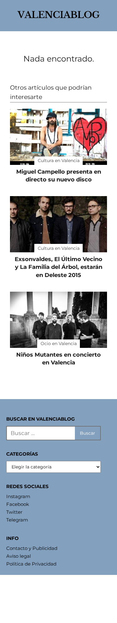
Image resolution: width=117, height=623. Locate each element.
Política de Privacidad (31, 564)
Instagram (18, 496)
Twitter (14, 512)
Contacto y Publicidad (31, 548)
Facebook (17, 504)
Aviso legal (18, 556)
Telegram (17, 520)
